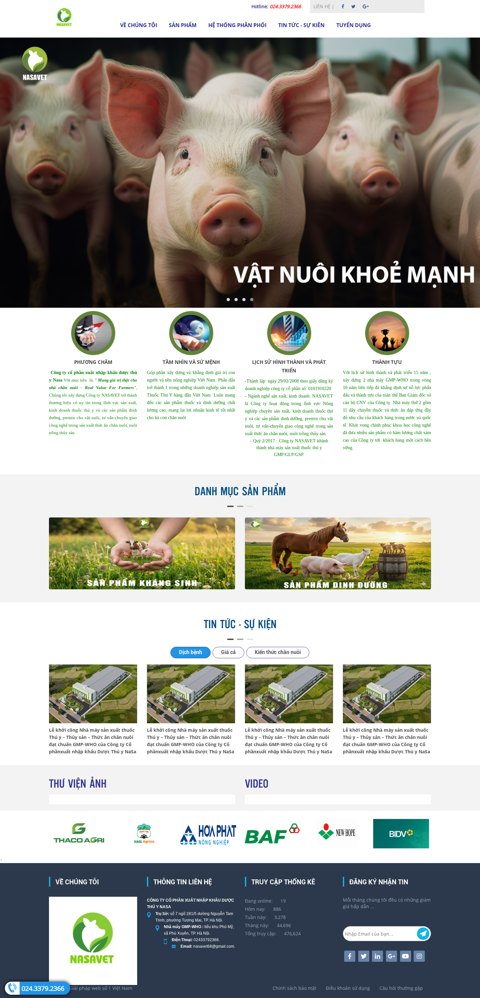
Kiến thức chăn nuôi (278, 652)
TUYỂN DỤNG (353, 25)
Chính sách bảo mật (294, 988)
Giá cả (228, 652)
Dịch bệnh (190, 652)
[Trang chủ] (64, 17)
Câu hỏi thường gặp (401, 988)
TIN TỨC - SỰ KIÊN (301, 25)
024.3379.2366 (43, 988)
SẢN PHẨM (183, 25)
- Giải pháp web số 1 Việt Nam (90, 988)
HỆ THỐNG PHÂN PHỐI (237, 25)
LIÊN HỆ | (324, 6)
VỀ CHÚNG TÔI (138, 25)
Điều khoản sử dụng (348, 988)
